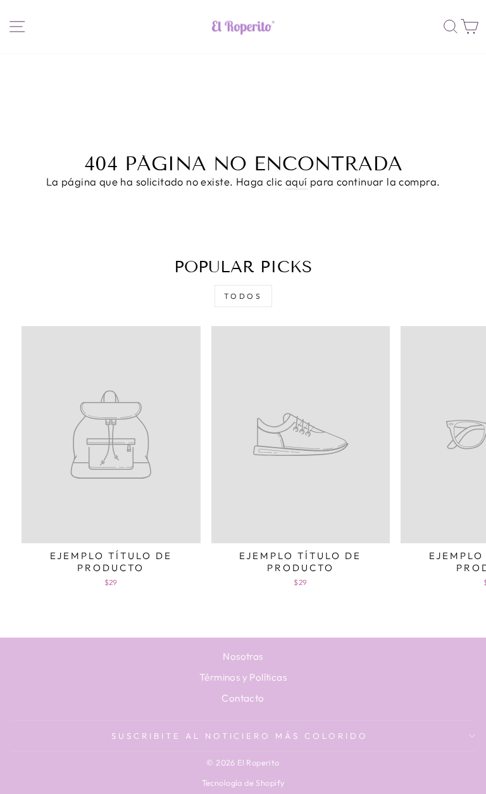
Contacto (242, 698)
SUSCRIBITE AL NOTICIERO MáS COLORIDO (239, 736)
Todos (243, 296)
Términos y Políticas (243, 677)
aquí (296, 181)
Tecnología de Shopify (243, 783)
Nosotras (243, 656)
